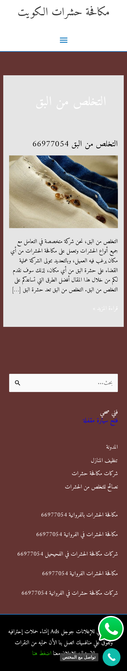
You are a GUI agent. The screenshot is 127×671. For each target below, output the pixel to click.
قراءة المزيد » (105, 309)
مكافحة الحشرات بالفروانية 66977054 (79, 515)
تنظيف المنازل (104, 461)
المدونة (112, 447)
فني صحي (109, 412)
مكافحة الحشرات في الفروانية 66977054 (77, 535)
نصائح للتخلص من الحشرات (91, 487)
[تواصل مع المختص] (111, 657)
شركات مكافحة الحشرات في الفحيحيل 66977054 (67, 554)
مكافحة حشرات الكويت (64, 12)
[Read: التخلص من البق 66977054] (63, 191)
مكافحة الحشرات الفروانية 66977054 (80, 574)
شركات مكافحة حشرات (95, 474)
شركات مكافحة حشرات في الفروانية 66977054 (69, 593)
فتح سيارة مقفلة (100, 421)
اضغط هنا (41, 654)
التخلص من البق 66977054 (75, 144)
